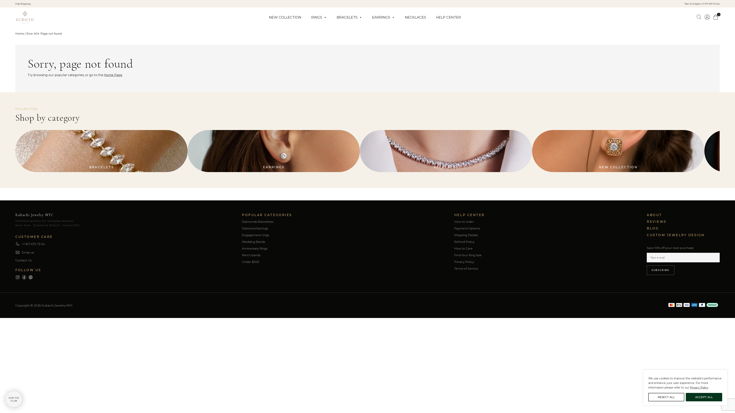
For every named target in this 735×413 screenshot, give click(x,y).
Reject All (666, 397)
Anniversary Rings (254, 248)
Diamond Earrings (255, 228)
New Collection (285, 17)
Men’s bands (251, 255)
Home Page (113, 75)
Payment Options (467, 228)
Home (19, 33)
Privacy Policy (699, 387)
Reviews (656, 222)
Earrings (381, 17)
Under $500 (250, 262)
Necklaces (415, 17)
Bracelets (347, 17)
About (654, 215)
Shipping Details (466, 235)
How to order (464, 222)
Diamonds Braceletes (257, 222)
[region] (685, 387)
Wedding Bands (253, 242)
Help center (448, 17)
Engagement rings (255, 235)
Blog (653, 228)
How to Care (463, 248)
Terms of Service (466, 268)
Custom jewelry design (676, 235)
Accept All (704, 397)
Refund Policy (464, 242)
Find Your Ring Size (468, 255)
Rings (316, 17)
